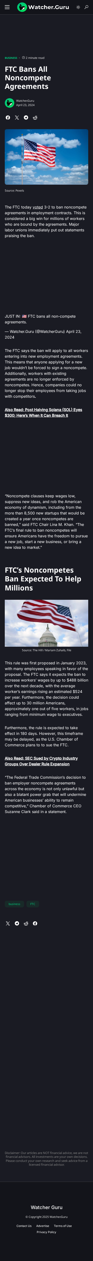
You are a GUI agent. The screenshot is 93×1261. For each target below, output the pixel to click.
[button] (7, 7)
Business (11, 58)
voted (38, 207)
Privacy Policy (46, 1232)
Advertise (42, 1226)
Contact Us (23, 1226)
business (14, 904)
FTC (32, 904)
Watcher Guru (46, 1207)
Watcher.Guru (25, 101)
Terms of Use (63, 1226)
